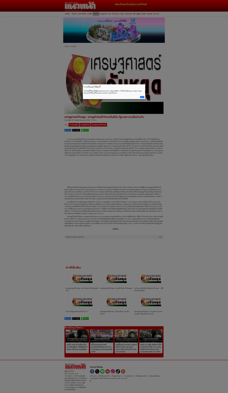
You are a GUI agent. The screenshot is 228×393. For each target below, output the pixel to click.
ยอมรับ (142, 97)
